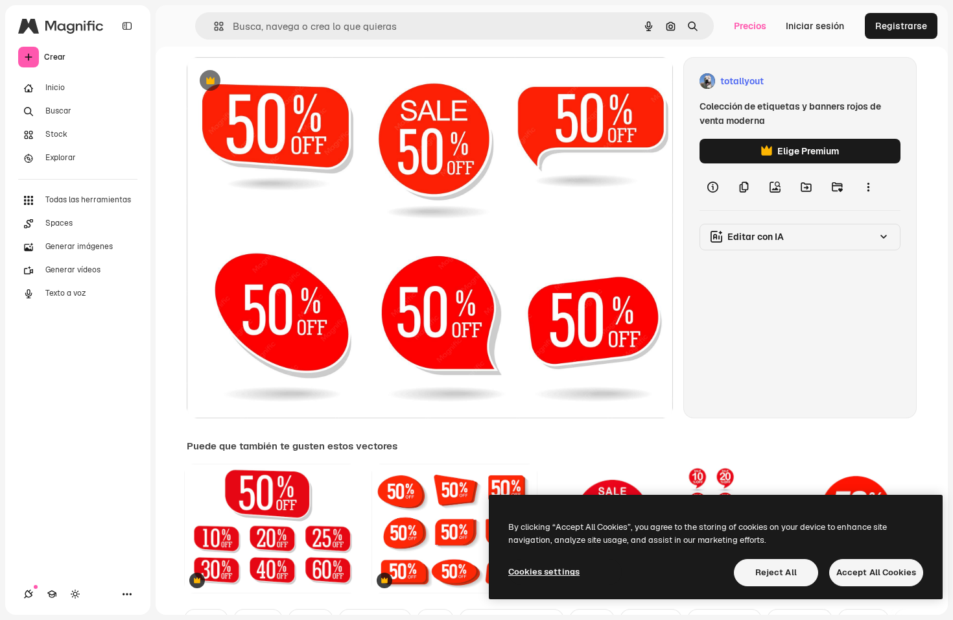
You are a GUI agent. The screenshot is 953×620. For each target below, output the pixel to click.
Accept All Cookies (876, 572)
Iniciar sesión (815, 26)
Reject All (776, 572)
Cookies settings (544, 571)
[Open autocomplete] (213, 26)
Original (270, 81)
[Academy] (51, 594)
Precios (750, 26)
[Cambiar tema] (75, 594)
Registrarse (901, 26)
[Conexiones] (28, 594)
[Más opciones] (868, 187)
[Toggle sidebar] (127, 26)
